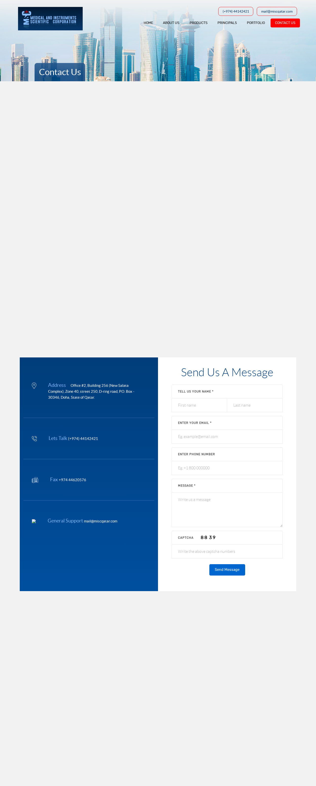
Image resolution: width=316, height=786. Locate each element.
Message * (187, 485)
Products (199, 23)
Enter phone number (196, 454)
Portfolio (256, 23)
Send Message (227, 570)
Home (148, 23)
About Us (171, 23)
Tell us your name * (196, 391)
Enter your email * (195, 422)
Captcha (186, 537)
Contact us (285, 23)
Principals (227, 23)
